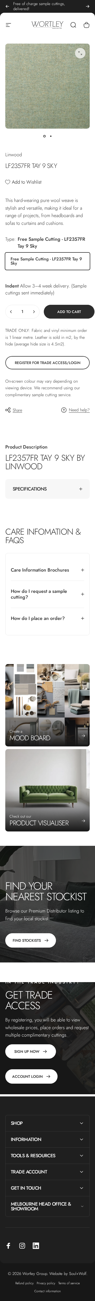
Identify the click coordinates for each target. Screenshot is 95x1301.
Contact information (47, 1291)
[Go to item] (44, 136)
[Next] (87, 6)
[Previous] (7, 6)
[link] (47, 362)
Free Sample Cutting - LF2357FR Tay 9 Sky (46, 261)
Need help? (79, 410)
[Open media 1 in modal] (80, 53)
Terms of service (69, 1283)
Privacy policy (46, 1283)
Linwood (13, 154)
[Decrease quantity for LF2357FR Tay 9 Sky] (11, 311)
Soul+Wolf (77, 1274)
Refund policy (24, 1283)
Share (17, 410)
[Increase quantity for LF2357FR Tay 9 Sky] (33, 311)
